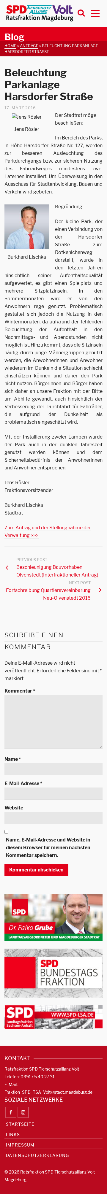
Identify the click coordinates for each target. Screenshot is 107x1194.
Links (13, 1134)
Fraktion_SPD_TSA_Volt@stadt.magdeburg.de (48, 1092)
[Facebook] (10, 1112)
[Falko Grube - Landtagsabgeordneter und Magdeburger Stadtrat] (53, 917)
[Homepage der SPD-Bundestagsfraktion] (53, 973)
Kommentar (19, 691)
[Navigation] (95, 13)
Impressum (20, 1144)
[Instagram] (23, 1112)
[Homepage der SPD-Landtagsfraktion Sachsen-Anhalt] (53, 1017)
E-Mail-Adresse (23, 783)
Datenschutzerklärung (37, 1155)
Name (12, 759)
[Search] (81, 13)
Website (13, 808)
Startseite (20, 1124)
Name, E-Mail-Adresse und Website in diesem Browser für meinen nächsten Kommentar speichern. (48, 847)
